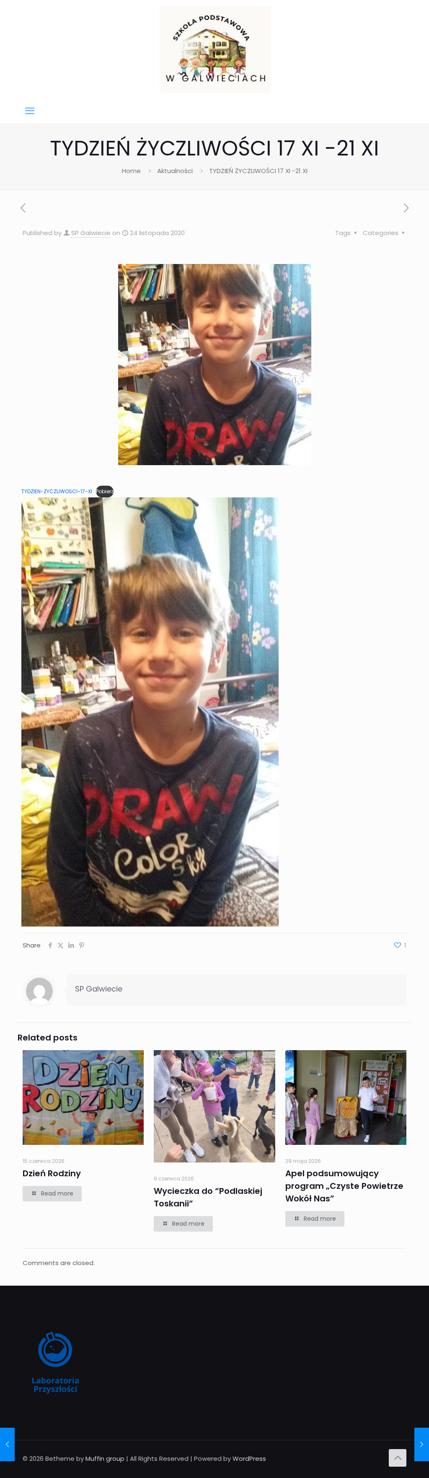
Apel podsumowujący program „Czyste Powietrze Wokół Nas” (344, 1185)
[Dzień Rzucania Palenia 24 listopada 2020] (421, 1444)
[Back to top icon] (397, 1458)
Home (131, 170)
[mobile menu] (30, 111)
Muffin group (104, 1458)
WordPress (249, 1458)
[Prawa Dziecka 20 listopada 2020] (7, 1444)
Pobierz (105, 491)
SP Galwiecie (91, 232)
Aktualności (175, 170)
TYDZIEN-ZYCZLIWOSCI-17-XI (56, 491)
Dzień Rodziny (52, 1173)
